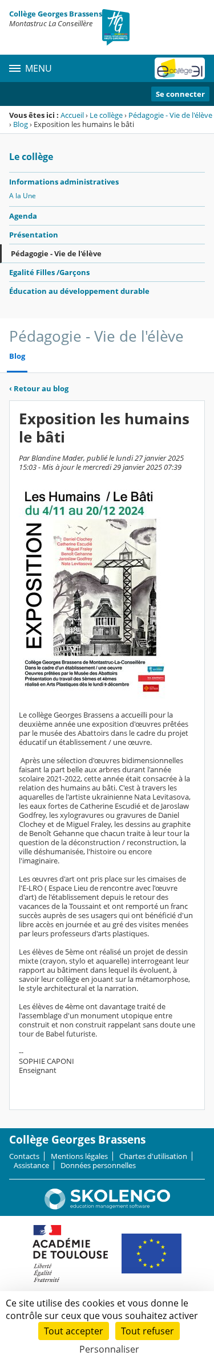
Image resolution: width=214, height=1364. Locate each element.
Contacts (24, 1156)
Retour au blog (38, 388)
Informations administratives (64, 182)
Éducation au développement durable (79, 291)
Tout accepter (73, 1331)
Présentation (33, 235)
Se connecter (180, 94)
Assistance (31, 1165)
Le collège (106, 115)
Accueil (72, 115)
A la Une (22, 195)
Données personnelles (98, 1165)
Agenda (23, 216)
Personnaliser (109, 1349)
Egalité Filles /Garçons (49, 272)
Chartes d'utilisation (153, 1156)
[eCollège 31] (180, 68)
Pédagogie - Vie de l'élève (170, 115)
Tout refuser (147, 1331)
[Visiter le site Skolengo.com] (107, 1207)
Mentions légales (79, 1156)
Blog (20, 124)
